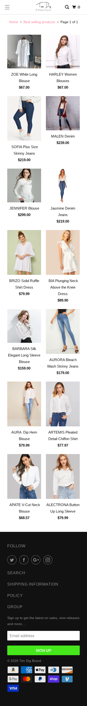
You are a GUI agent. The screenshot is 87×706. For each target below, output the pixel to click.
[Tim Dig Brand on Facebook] (24, 559)
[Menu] (7, 7)
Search (16, 573)
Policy (15, 596)
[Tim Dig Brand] (43, 7)
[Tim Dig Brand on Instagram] (48, 559)
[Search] (67, 7)
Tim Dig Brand (30, 661)
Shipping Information (32, 584)
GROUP (15, 607)
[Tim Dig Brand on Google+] (36, 559)
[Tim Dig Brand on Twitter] (12, 559)
